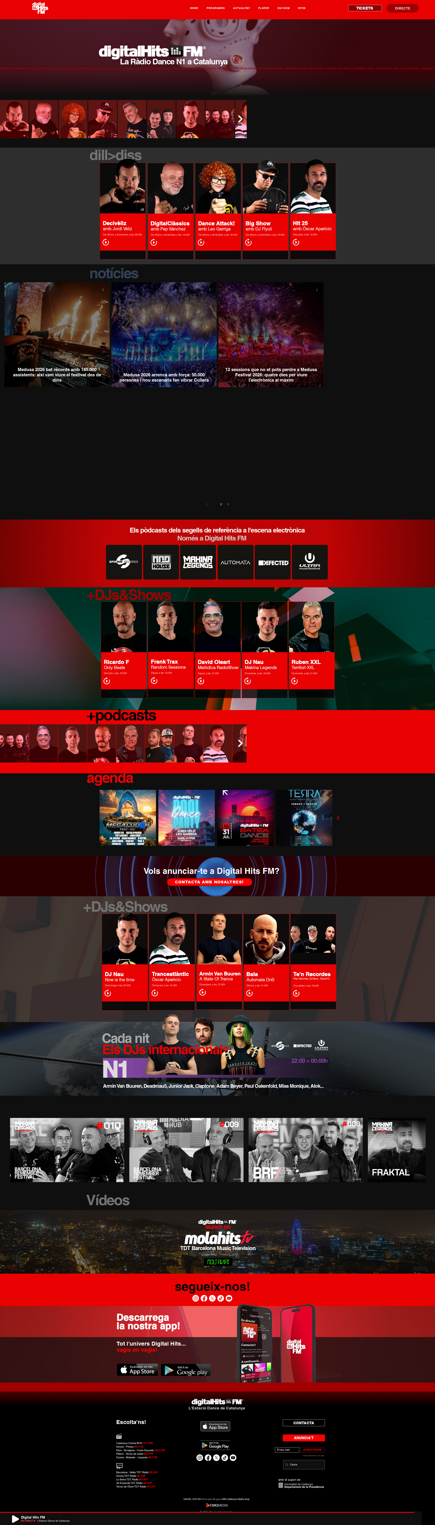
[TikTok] (220, 1298)
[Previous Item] (6, 119)
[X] (212, 1298)
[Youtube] (229, 1298)
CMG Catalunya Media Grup (235, 1499)
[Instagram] (195, 1298)
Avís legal (321, 1455)
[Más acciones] (104, 290)
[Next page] (228, 504)
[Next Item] (240, 119)
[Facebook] (204, 1298)
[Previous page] (207, 504)
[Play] (15, 1519)
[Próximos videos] (430, 1149)
